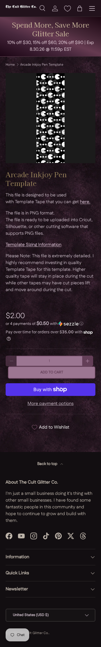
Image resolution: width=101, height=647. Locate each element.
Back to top (47, 464)
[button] (80, 8)
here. (85, 202)
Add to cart (51, 372)
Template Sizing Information (33, 244)
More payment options (50, 403)
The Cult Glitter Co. (33, 633)
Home (10, 65)
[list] (50, 118)
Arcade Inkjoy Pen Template (41, 65)
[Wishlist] (67, 8)
